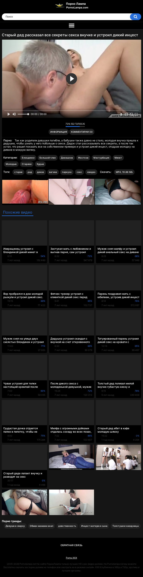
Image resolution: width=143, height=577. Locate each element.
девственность (67, 526)
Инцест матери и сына (94, 526)
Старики (27, 164)
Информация (58, 131)
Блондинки (28, 157)
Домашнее (67, 157)
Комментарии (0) (82, 131)
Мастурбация (101, 157)
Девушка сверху (15, 526)
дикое (40, 172)
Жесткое (83, 157)
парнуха (67, 172)
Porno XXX (71, 557)
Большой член (47, 157)
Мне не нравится (62, 125)
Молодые (11, 164)
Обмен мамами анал (41, 526)
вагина (53, 172)
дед (30, 172)
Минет (118, 157)
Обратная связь (71, 545)
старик (18, 172)
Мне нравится (57, 125)
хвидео (91, 172)
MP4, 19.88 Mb (124, 172)
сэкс (79, 172)
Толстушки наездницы (125, 526)
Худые (40, 164)
